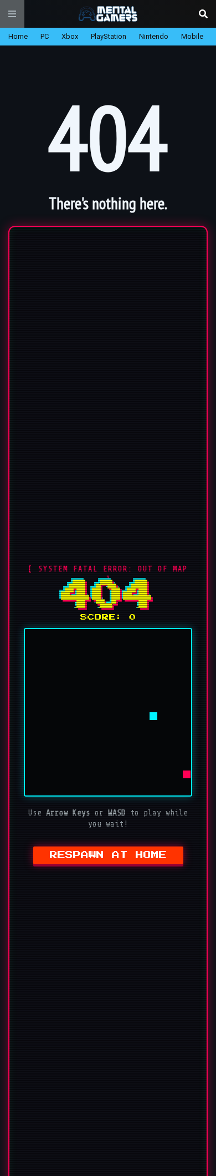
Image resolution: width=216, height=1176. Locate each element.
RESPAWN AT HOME (108, 855)
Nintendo (153, 36)
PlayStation (108, 36)
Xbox (69, 36)
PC (44, 36)
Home (18, 36)
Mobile (192, 36)
